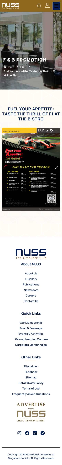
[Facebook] (27, 433)
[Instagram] (19, 433)
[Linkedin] (35, 433)
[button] (39, 6)
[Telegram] (42, 433)
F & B (23, 67)
